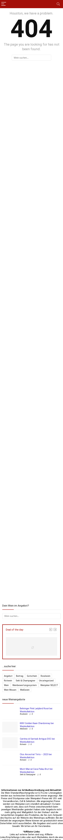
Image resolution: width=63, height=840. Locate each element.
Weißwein (25, 690)
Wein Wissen (10, 690)
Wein (6, 685)
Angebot (8, 676)
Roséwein (45, 676)
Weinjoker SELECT (49, 685)
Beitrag (19, 676)
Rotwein (8, 680)
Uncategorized (46, 680)
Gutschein (32, 676)
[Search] (58, 4)
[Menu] (3, 4)
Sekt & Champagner (25, 680)
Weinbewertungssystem (24, 685)
